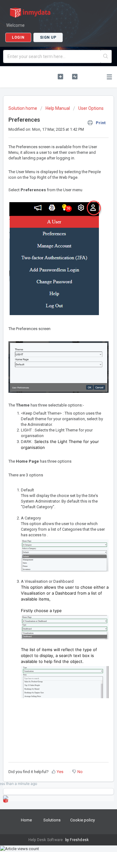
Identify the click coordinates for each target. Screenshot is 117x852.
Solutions (52, 820)
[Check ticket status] (75, 76)
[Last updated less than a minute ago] (5, 798)
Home (26, 820)
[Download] (47, 432)
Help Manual (58, 108)
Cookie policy (82, 820)
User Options (91, 108)
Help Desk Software (46, 840)
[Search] (105, 56)
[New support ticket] (60, 76)
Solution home (23, 108)
